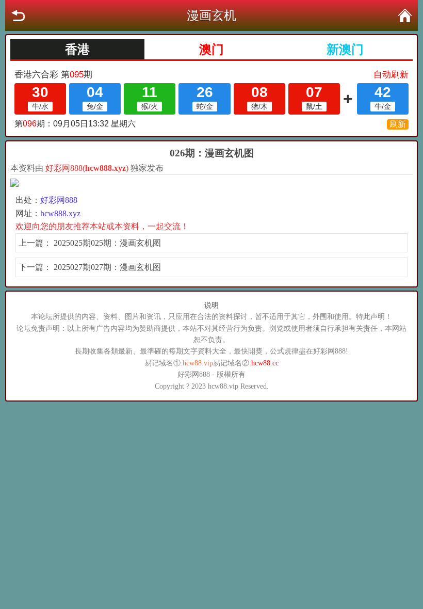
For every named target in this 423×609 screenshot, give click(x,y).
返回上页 (18, 15)
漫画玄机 (211, 15)
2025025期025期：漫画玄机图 (107, 242)
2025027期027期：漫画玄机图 (107, 267)
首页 (405, 15)
